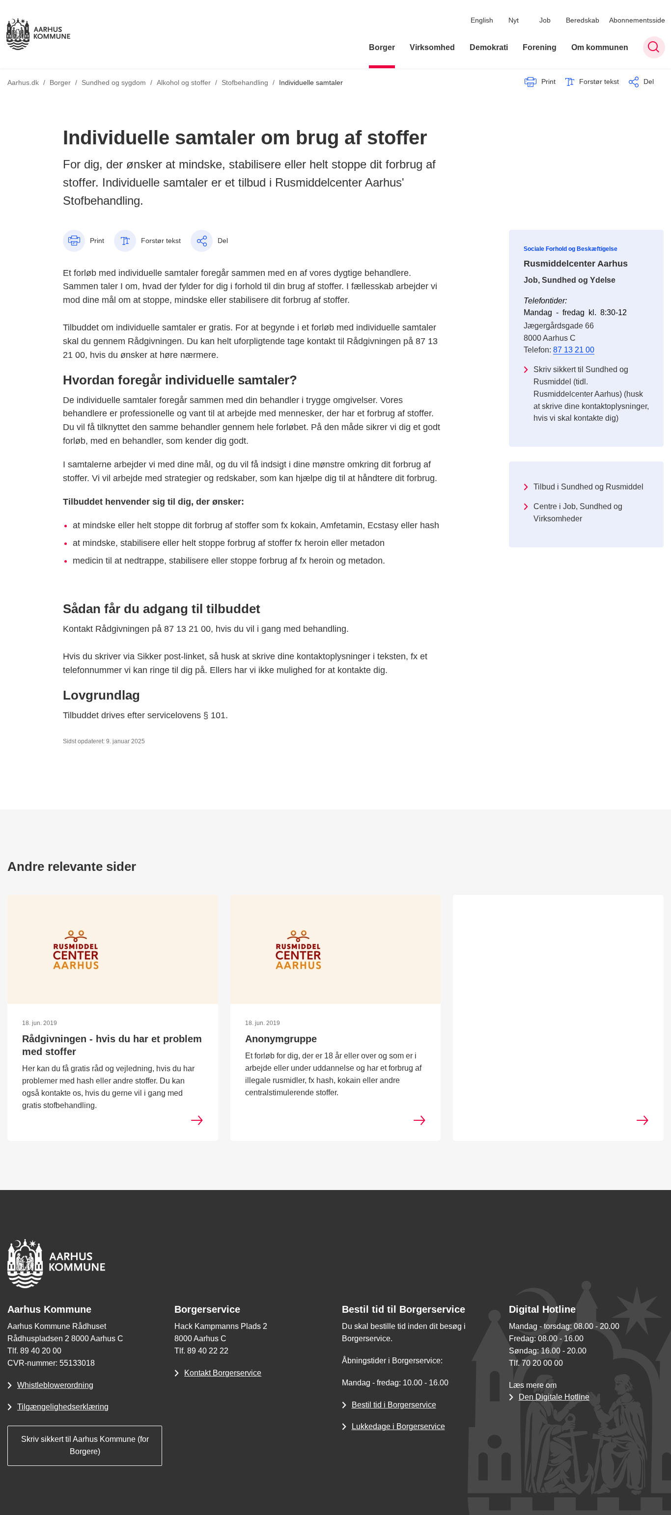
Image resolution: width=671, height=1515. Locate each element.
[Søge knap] (654, 47)
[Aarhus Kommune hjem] (38, 34)
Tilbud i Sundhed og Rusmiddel (588, 487)
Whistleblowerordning (55, 1385)
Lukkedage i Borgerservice (398, 1426)
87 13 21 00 (573, 350)
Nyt (513, 20)
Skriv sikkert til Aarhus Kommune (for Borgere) (85, 1445)
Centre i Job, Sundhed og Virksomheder (577, 512)
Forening (540, 47)
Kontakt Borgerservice (222, 1373)
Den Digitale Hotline (554, 1397)
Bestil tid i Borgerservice (394, 1405)
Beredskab (582, 20)
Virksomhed (432, 47)
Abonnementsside (637, 20)
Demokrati (489, 47)
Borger (382, 47)
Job (545, 20)
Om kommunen (599, 47)
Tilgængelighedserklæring (63, 1407)
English (482, 20)
